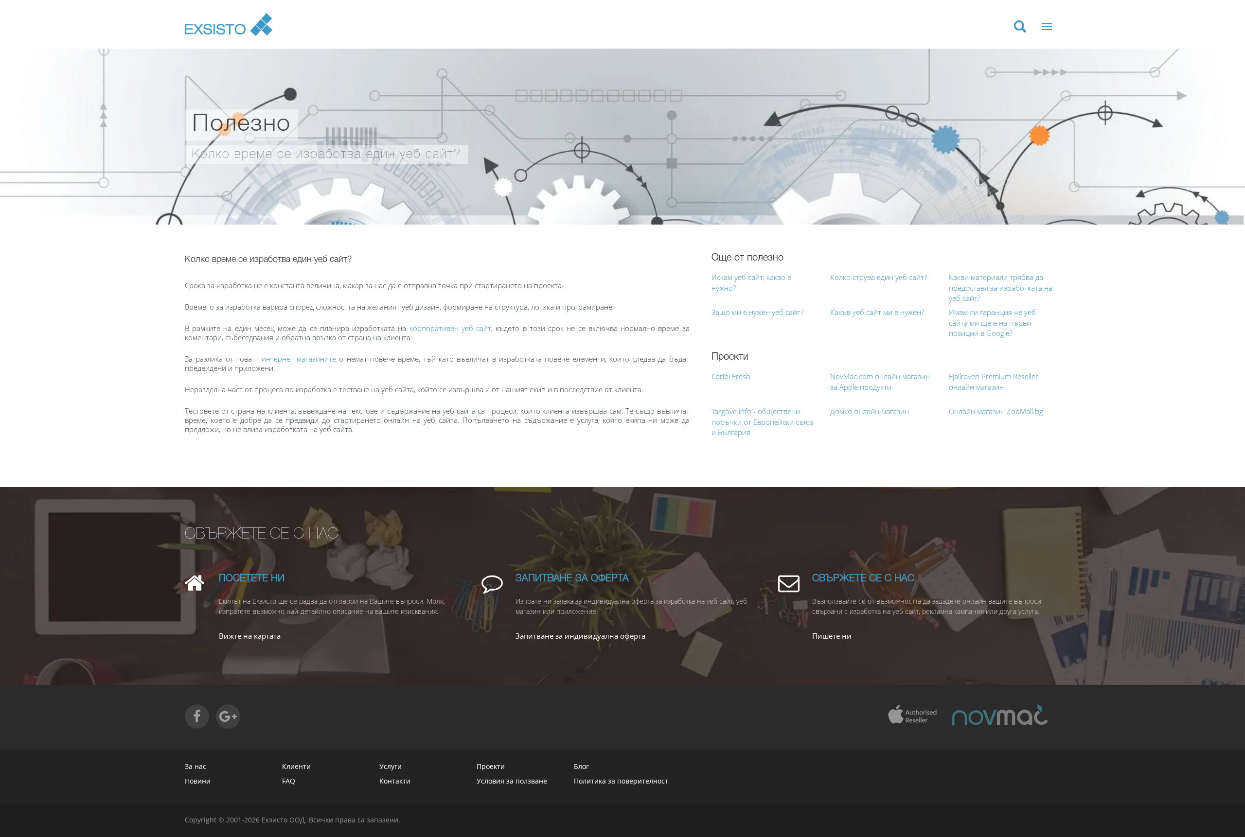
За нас (195, 766)
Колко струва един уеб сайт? (878, 277)
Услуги (390, 766)
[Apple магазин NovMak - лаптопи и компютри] (1000, 714)
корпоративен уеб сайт (450, 328)
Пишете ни (832, 636)
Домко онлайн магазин (869, 411)
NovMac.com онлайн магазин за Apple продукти (880, 381)
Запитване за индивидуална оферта (580, 636)
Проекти (491, 766)
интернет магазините (299, 359)
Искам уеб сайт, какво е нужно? (751, 282)
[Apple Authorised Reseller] (912, 714)
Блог (581, 766)
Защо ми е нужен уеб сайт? (757, 312)
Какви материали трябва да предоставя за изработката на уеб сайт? (1000, 287)
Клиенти (296, 766)
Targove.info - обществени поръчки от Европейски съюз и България (762, 421)
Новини (198, 780)
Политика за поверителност (621, 780)
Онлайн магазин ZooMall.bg (996, 411)
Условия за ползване (512, 780)
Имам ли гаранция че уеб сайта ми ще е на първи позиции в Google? (992, 322)
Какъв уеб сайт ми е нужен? (877, 312)
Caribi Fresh (730, 376)
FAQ (288, 780)
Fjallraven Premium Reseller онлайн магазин (993, 381)
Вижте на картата (250, 636)
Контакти (394, 780)
